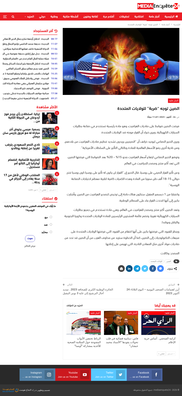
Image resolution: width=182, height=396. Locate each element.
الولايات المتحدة (156, 261)
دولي (42, 16)
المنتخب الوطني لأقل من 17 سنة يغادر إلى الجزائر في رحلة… (22, 179)
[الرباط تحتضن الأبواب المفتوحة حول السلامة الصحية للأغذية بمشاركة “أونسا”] (83, 323)
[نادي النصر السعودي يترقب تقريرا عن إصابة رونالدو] (49, 149)
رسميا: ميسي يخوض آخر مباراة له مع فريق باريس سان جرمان (21, 133)
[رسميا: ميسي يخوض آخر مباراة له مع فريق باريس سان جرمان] (49, 133)
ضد (46, 224)
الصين (168, 261)
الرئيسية (169, 16)
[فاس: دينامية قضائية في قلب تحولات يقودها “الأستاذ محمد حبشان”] (121, 323)
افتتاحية (139, 16)
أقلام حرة (108, 16)
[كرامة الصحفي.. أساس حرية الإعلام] (158, 323)
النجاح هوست (25, 390)
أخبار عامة (154, 16)
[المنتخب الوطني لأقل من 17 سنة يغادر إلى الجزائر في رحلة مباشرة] (49, 179)
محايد (44, 232)
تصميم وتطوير (44, 390)
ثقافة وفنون (90, 16)
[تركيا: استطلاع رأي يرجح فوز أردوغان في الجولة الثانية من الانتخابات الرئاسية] (49, 118)
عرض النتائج (30, 245)
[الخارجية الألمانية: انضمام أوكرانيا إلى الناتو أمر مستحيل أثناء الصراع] (49, 164)
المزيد (30, 16)
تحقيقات (124, 16)
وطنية (54, 16)
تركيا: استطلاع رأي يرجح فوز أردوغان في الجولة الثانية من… (22, 118)
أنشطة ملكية (70, 16)
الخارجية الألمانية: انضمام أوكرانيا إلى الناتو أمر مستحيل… (24, 163)
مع (46, 217)
